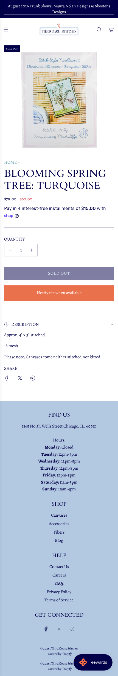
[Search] (99, 30)
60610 (91, 426)
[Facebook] (46, 629)
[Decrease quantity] (10, 250)
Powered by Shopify (59, 654)
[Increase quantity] (31, 250)
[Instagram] (59, 629)
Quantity (14, 239)
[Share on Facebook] (7, 379)
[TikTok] (72, 629)
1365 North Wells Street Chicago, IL (53, 426)
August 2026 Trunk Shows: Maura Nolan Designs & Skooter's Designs (59, 8)
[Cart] (111, 30)
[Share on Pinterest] (33, 379)
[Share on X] (20, 379)
